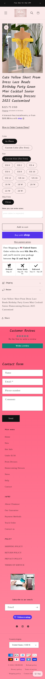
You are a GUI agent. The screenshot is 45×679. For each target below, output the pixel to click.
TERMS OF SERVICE (14, 565)
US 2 (19, 165)
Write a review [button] (22, 346)
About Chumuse (12, 504)
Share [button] (7, 318)
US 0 (7, 165)
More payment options (22, 242)
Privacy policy (16, 669)
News (7, 474)
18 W (20, 184)
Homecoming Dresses (15, 468)
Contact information (31, 673)
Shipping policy (15, 673)
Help (7, 480)
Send (11, 418)
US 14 (21, 178)
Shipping (5, 110)
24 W (20, 191)
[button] (6, 13)
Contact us (10, 529)
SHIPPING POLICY (14, 546)
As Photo (9, 141)
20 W (32, 184)
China (8, 202)
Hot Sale (9, 449)
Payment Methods (13, 516)
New (7, 443)
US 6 (7, 172)
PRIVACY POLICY (13, 559)
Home (7, 437)
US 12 (8, 178)
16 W (7, 184)
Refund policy (31, 665)
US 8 (19, 172)
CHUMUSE (19, 665)
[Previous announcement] (4, 3)
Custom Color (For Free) (17, 148)
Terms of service (31, 669)
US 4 (31, 165)
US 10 (32, 172)
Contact (8, 487)
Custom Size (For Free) (16, 159)
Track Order (10, 523)
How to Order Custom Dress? (15, 127)
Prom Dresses (11, 462)
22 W (7, 191)
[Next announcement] (40, 3)
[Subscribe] (37, 607)
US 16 (35, 178)
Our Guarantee (11, 510)
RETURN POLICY (13, 552)
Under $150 (10, 455)
